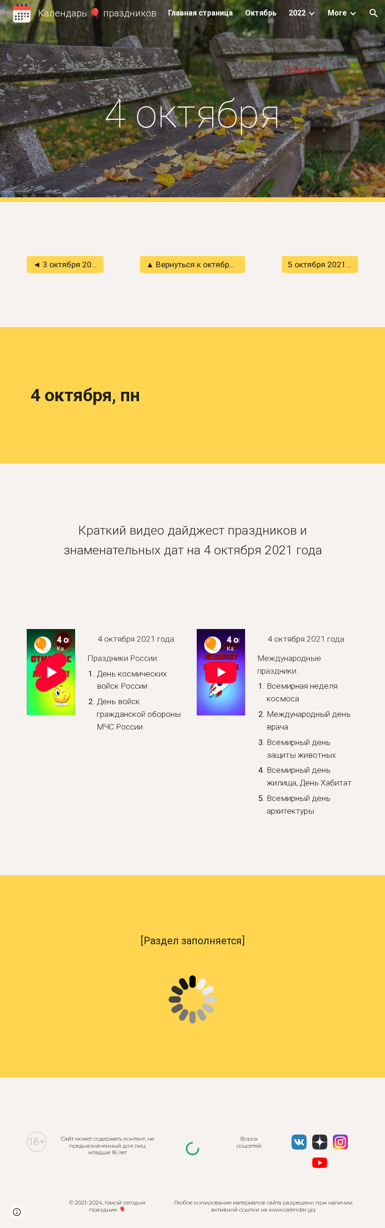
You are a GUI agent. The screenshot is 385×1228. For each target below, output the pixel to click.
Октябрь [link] (261, 12)
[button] (373, 13)
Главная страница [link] (200, 12)
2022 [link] (297, 12)
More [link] (337, 12)
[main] (192, 70)
